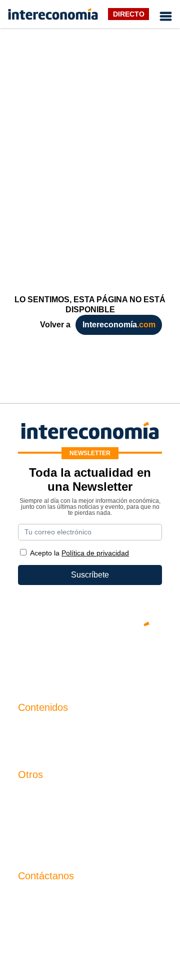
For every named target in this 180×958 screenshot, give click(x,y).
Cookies (33, 846)
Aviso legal (38, 812)
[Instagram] (120, 658)
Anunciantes (40, 745)
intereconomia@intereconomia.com (81, 902)
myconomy (37, 728)
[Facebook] (60, 658)
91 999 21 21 (41, 917)
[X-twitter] (30, 658)
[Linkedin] (150, 658)
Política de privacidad (56, 829)
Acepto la (79, 553)
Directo (128, 14)
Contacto (34, 795)
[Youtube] (90, 658)
